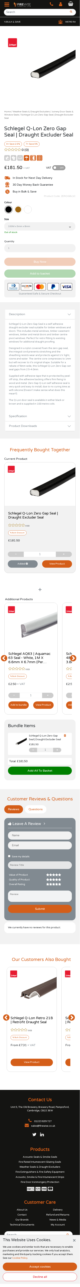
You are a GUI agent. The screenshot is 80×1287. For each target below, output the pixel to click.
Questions (36, 809)
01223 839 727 (43, 1121)
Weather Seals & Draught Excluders (31, 111)
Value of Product (18, 874)
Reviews (13, 809)
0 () (25, 150)
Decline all (40, 1277)
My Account (58, 1224)
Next (68, 658)
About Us (22, 1209)
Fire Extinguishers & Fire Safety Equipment (40, 1171)
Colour (8, 202)
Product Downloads (23, 426)
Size (6, 219)
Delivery (58, 1209)
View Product (57, 563)
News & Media (58, 1219)
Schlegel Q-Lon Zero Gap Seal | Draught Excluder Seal (33, 515)
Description (17, 314)
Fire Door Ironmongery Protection (40, 1182)
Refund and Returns (57, 1214)
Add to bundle (18, 704)
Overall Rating (17, 884)
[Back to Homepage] (20, 4)
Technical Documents (22, 1224)
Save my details (21, 856)
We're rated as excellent (59, 22)
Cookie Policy (19, 1258)
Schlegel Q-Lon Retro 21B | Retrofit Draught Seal (32, 1020)
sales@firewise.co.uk (43, 1125)
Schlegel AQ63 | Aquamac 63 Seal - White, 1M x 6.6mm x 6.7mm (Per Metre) (29, 660)
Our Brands (22, 1219)
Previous (4, 658)
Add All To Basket (39, 771)
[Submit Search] (66, 1234)
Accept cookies (40, 1267)
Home (7, 111)
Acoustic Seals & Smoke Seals (40, 1156)
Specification (18, 416)
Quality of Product (19, 879)
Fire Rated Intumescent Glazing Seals (40, 1161)
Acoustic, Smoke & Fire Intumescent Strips (40, 1177)
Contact (22, 1214)
